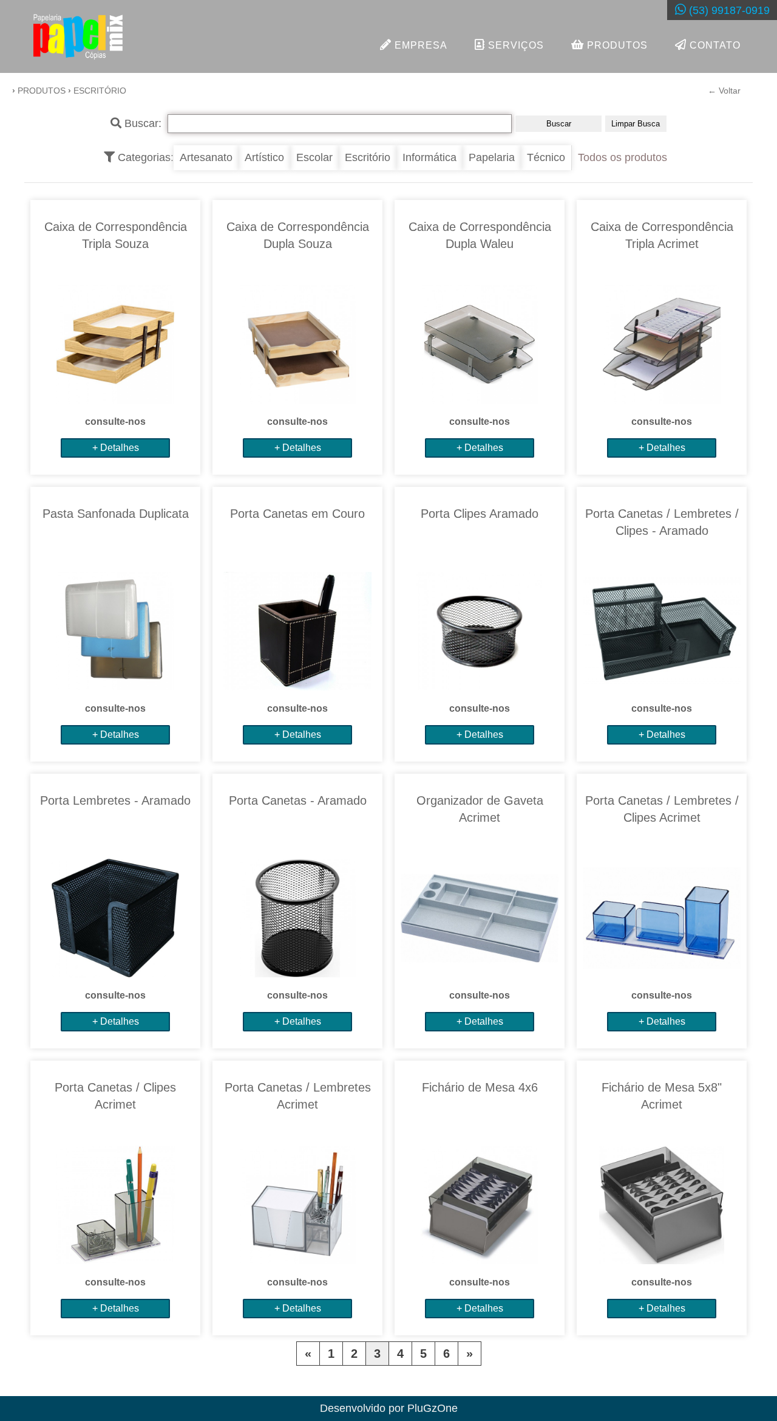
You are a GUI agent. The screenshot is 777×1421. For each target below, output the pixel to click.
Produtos (42, 90)
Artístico (264, 157)
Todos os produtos (622, 157)
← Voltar (724, 90)
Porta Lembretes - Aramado (115, 800)
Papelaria (492, 157)
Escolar (314, 157)
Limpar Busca (635, 123)
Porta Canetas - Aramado (298, 800)
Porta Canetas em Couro (297, 513)
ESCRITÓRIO (99, 90)
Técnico (546, 157)
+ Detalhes (115, 447)
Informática (429, 157)
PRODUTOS (616, 45)
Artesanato (206, 157)
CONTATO (714, 45)
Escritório (367, 157)
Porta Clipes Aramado (479, 513)
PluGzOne (432, 1408)
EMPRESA (419, 45)
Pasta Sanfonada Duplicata (115, 513)
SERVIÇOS (514, 45)
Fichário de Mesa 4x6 (480, 1087)
